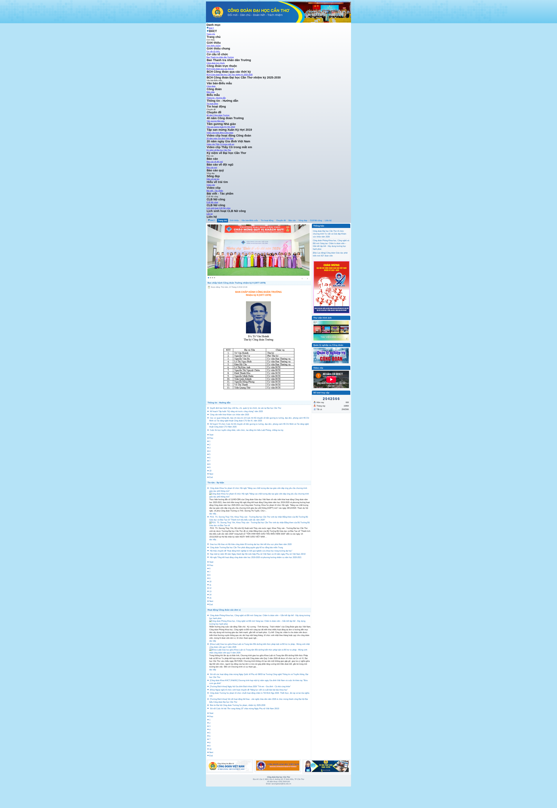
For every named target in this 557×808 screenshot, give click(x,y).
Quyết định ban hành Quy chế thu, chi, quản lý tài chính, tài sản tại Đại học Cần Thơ (245, 427)
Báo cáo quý (212, 167)
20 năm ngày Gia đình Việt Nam (220, 138)
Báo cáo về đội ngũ (215, 162)
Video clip (211, 185)
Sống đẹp (303, 220)
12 (210, 607)
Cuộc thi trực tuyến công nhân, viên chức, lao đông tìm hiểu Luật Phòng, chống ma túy (246, 449)
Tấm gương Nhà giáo (216, 121)
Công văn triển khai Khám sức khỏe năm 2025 (229, 433)
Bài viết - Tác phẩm (215, 191)
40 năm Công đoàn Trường (218, 115)
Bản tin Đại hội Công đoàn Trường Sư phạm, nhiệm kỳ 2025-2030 (237, 724)
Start (211, 453)
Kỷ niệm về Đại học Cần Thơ (219, 150)
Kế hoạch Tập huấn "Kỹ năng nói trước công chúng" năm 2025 (236, 430)
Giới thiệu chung (213, 46)
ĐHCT (212, 220)
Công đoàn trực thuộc (216, 63)
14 (210, 613)
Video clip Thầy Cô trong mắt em (220, 144)
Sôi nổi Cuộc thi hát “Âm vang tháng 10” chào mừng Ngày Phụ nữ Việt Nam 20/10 (244, 727)
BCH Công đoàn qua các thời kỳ (220, 69)
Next (211, 492)
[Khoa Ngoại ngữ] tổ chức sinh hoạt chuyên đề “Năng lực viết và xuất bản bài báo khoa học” (249, 708)
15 (210, 616)
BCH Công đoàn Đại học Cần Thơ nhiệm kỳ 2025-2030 (230, 75)
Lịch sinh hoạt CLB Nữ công (218, 208)
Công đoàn (211, 86)
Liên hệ (210, 214)
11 (210, 603)
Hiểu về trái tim (213, 179)
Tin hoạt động (212, 104)
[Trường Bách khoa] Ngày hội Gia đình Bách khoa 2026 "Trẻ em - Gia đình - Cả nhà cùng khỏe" (250, 705)
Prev (211, 457)
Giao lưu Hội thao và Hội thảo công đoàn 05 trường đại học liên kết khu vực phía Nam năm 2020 (251, 563)
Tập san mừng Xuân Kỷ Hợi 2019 (221, 127)
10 (210, 489)
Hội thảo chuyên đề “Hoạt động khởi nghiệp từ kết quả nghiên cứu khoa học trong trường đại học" (251, 569)
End (211, 496)
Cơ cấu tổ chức (213, 51)
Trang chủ (211, 34)
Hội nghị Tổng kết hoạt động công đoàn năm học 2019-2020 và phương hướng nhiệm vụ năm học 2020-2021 (255, 576)
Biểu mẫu (211, 92)
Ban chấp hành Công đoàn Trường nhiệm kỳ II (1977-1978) (237, 301)
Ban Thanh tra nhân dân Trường (220, 57)
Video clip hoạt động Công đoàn (220, 133)
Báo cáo (292, 220)
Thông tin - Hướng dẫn (216, 98)
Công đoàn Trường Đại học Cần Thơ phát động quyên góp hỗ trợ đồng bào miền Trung (246, 566)
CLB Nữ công (212, 202)
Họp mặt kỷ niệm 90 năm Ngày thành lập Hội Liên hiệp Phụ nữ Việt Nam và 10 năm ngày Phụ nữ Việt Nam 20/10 (257, 573)
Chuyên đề (281, 220)
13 (210, 610)
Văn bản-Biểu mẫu (250, 220)
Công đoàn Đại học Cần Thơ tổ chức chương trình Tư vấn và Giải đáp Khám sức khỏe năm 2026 (329, 234)
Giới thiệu (234, 220)
